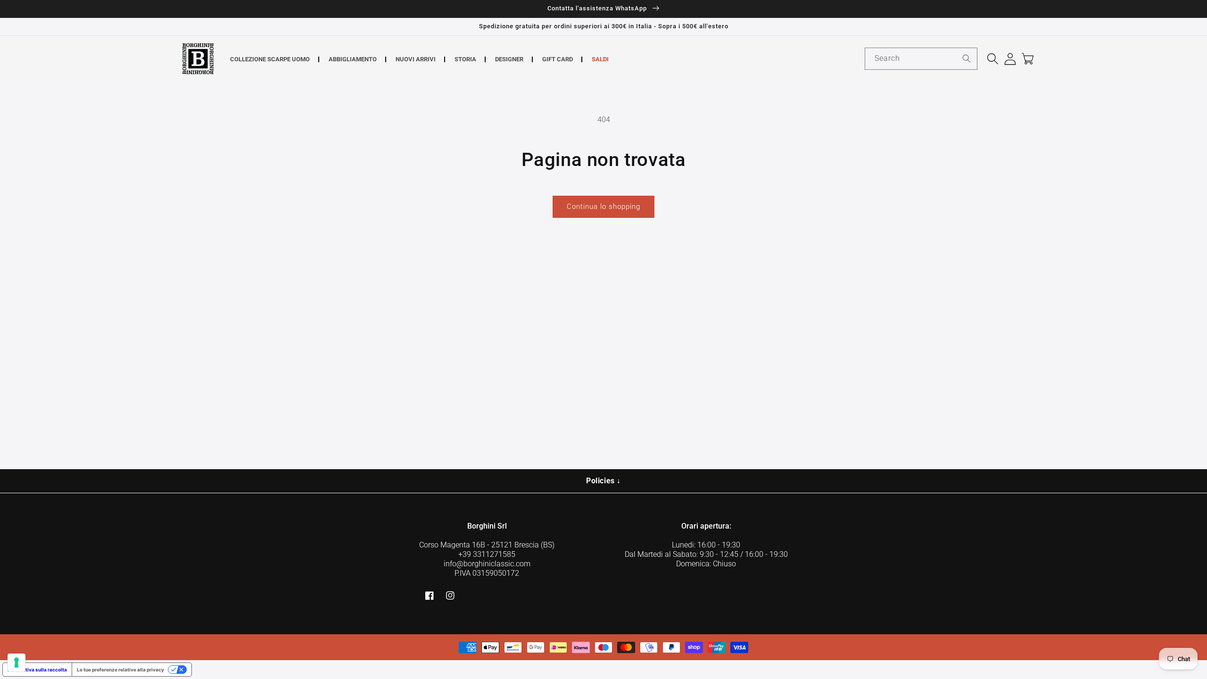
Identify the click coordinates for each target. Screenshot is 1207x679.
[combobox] (921, 58)
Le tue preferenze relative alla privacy (120, 669)
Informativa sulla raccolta (37, 669)
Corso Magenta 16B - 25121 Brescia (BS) (486, 544)
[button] (993, 59)
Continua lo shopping (603, 206)
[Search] (966, 58)
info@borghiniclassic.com (487, 563)
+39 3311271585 (486, 554)
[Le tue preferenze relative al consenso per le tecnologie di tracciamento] (16, 662)
